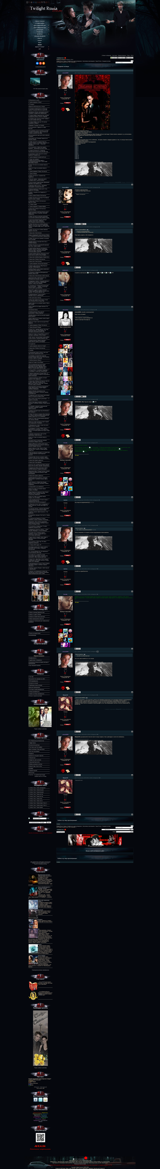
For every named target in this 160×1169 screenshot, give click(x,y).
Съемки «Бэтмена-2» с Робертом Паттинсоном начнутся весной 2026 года (38, 151)
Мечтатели (31, 772)
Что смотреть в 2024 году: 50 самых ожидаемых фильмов (37, 542)
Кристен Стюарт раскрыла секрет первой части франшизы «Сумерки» (38, 422)
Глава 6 (76, 150)
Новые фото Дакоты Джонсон (36, 460)
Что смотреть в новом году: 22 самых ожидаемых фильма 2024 (37, 527)
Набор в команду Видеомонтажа (36, 612)
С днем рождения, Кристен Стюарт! (37, 345)
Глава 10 (77, 155)
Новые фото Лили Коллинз (35, 232)
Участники (114, 55)
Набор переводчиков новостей (36, 618)
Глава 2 (76, 146)
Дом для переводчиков (34, 687)
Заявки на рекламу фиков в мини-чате (40, 862)
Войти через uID (40, 59)
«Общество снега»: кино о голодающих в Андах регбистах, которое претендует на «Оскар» (38, 505)
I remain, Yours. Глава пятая (35, 798)
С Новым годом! (33, 204)
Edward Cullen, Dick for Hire (35, 766)
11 (97, 594)
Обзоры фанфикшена (34, 691)
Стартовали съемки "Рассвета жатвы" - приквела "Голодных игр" (38, 154)
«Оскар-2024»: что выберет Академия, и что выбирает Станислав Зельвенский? (38, 370)
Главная (119, 3)
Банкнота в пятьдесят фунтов (36, 755)
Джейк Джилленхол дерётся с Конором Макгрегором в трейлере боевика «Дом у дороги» (38, 479)
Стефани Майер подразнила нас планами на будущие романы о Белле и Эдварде (38, 116)
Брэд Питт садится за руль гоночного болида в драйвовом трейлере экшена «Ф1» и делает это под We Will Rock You (38, 291)
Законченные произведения (89, 61)
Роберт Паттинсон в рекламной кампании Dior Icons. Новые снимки (38, 245)
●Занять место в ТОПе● (40, 776)
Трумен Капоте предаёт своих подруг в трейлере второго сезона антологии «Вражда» (38, 538)
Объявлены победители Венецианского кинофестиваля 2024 (38, 273)
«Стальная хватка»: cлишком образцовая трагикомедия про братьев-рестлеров (38, 509)
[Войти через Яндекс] (40, 63)
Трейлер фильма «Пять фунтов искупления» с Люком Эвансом (36, 312)
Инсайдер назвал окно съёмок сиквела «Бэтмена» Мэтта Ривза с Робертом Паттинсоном (38, 548)
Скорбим (31, 350)
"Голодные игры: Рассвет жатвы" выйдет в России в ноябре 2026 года (38, 119)
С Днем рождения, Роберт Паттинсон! (38, 171)
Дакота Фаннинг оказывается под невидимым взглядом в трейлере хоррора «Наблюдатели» (38, 392)
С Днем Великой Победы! (35, 327)
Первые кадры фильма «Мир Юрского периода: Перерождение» (37, 266)
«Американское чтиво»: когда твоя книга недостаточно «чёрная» (38, 426)
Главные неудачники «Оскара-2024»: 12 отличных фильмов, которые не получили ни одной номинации (39, 374)
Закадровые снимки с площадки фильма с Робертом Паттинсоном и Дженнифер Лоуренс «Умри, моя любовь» (38, 282)
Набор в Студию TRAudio (35, 614)
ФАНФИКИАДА (32, 635)
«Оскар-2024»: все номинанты (36, 486)
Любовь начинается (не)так (35, 764)
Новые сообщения (106, 55)
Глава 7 (76, 151)
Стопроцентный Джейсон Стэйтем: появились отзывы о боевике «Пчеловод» (38, 519)
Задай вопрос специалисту (35, 660)
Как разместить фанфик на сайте (37, 678)
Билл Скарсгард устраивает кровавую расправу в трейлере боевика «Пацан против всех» (39, 403)
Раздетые (31, 753)
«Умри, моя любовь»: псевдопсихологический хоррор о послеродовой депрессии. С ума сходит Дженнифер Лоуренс (37, 161)
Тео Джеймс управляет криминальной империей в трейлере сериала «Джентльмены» (37, 407)
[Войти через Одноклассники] (43, 63)
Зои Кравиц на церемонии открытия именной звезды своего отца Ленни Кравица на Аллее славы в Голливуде (38, 357)
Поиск (128, 55)
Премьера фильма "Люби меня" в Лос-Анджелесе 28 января (38, 189)
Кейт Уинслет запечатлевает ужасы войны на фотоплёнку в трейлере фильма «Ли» (38, 338)
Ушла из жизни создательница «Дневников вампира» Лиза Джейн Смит (38, 183)
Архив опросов (43, 1087)
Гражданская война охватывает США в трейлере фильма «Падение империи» (38, 468)
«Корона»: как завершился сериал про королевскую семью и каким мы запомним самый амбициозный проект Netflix (38, 572)
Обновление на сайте (34, 100)
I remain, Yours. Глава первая (36, 807)
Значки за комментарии (34, 633)
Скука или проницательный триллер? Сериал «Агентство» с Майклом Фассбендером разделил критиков (37, 220)
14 (97, 734)
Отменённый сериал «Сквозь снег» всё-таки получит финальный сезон (38, 353)
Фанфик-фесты (32, 658)
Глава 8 (76, 153)
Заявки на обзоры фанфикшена (36, 693)
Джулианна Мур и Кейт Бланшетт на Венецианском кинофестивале (37, 278)
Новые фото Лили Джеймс (35, 462)
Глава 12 (77, 157)
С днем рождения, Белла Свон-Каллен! (38, 263)
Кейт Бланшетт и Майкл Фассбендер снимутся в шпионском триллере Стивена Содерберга (38, 483)
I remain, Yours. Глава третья (36, 800)
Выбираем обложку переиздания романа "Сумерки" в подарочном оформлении (38, 113)
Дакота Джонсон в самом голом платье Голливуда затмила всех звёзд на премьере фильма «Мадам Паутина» (38, 445)
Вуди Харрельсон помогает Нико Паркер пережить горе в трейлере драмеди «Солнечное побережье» (38, 493)
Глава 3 (76, 147)
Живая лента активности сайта (95, 851)
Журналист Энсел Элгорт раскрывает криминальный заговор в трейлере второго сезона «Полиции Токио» (38, 522)
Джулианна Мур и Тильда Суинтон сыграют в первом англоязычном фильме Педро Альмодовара (39, 472)
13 (97, 695)
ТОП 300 (31, 676)
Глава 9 (76, 154)
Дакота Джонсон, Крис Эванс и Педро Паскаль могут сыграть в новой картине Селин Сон (37, 449)
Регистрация (124, 3)
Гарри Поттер (98, 61)
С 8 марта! (31, 104)
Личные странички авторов (35, 695)
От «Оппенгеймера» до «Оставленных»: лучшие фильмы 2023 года (38, 552)
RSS (132, 3)
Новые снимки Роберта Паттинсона (37, 195)
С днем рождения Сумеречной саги (37, 157)
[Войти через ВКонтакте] (37, 63)
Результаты (37, 1087)
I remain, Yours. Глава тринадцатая (37, 787)
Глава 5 (76, 149)
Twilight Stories (32, 742)
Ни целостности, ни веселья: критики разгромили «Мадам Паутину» (37, 441)
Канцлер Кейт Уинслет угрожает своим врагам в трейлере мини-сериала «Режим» (38, 457)
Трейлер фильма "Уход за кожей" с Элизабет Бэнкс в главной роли (37, 295)
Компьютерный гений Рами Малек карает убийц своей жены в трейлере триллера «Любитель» (38, 213)
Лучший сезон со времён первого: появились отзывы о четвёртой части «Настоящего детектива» (37, 533)
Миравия (68, 59)
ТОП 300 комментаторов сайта (40, 88)
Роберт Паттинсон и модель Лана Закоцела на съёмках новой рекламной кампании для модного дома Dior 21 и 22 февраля (39, 415)
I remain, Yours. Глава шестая (36, 794)
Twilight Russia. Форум (61, 61)
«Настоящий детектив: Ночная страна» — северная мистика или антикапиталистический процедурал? (38, 501)
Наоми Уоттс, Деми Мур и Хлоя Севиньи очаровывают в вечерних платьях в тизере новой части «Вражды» (38, 560)
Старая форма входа (40, 66)
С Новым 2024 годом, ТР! (35, 544)
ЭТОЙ (43, 982)
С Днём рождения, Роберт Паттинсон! (38, 325)
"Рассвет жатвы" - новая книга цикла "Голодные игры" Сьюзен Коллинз (37, 179)
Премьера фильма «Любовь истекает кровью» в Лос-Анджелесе (37, 378)
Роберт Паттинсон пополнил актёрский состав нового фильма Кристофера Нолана (38, 217)
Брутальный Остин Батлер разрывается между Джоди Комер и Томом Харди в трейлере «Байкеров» (38, 387)
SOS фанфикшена (33, 681)
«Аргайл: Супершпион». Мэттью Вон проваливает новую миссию (37, 434)
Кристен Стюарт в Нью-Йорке (36, 362)
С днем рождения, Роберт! (35, 102)
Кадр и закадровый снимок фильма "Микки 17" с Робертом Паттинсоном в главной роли (39, 235)
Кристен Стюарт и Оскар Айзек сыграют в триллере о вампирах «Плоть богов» (38, 334)
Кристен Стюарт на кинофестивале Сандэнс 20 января (37, 489)
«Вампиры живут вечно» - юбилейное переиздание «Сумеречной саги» (37, 186)
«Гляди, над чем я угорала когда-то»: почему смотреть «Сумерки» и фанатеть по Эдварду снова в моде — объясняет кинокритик (38, 143)
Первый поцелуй (33, 770)
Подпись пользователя (80, 194)
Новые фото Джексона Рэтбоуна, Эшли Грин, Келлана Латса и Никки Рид (38, 300)
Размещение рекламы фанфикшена (40, 970)
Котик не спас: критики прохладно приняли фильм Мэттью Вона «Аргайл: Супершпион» (38, 465)
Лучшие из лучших (33, 683)
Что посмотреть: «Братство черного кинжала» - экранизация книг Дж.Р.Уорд (37, 148)
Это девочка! (32, 343)
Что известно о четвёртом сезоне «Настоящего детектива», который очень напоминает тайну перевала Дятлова (38, 555)
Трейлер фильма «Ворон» (35, 360)
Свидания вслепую (106, 61)
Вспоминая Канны (33, 309)
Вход (129, 3)
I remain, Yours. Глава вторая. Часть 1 (38, 805)
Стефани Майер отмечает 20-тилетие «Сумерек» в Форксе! (37, 122)
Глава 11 (77, 156)
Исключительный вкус (34, 745)
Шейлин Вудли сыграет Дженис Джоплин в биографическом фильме (38, 269)
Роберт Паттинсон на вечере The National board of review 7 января (38, 198)
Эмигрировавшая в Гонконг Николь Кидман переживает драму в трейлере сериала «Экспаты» (39, 564)
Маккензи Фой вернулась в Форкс (37, 106)
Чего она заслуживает (34, 751)
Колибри (31, 768)
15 (99, 777)
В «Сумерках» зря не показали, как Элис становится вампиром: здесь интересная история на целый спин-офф (38, 132)
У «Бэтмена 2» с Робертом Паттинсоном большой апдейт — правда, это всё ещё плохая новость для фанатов (38, 286)
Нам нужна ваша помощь (35, 297)
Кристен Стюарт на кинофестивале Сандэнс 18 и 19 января (37, 497)
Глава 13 (77, 158)
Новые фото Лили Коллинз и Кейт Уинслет (39, 275)
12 (97, 651)
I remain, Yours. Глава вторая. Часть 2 (38, 803)
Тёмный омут (32, 757)
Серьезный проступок (34, 762)
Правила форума (122, 55)
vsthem (71, 59)
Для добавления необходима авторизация (40, 861)
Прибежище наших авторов (35, 685)
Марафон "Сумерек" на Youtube (36, 125)
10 (97, 568)
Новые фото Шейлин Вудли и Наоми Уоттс (39, 257)
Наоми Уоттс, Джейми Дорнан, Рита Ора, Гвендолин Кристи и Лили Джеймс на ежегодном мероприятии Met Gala (38, 330)
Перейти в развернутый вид (40, 863)
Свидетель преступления (35, 759)
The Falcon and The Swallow (35, 747)
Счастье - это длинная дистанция (37, 774)
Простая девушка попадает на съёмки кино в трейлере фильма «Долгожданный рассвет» (39, 453)
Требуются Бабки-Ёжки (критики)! (37, 616)
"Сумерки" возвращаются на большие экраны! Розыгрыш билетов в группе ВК (37, 109)
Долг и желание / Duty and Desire (37, 749)
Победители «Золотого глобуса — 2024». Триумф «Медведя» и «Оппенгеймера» (38, 530)
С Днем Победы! (33, 173)
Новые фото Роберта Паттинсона (37, 259)
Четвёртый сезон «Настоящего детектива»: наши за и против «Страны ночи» (39, 396)
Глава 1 (76, 145)
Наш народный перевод (34, 665)
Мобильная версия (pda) (80, 1163)
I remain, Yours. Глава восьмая (36, 789)
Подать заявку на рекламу (40, 728)
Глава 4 (76, 148)
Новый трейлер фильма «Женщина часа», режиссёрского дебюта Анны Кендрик (38, 254)
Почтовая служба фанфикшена (36, 689)
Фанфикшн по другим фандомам (75, 61)
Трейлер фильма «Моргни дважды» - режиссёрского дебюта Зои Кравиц (37, 341)
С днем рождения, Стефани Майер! (37, 206)
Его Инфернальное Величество (36, 740)
